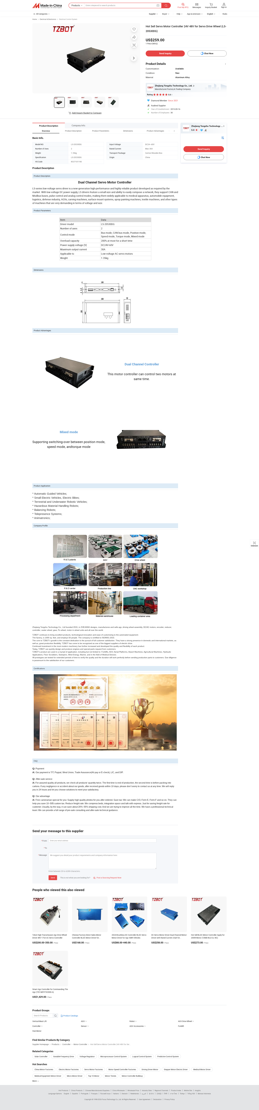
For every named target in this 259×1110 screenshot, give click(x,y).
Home (34, 19)
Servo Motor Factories (93, 1069)
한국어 (151, 1093)
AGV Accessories (137, 1026)
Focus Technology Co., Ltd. (112, 1099)
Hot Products (63, 1090)
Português (84, 1093)
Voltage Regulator (87, 1056)
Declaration (157, 1099)
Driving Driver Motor (150, 1069)
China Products (76, 1090)
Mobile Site (188, 1090)
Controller (36, 1026)
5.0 (193, 130)
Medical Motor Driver (202, 1069)
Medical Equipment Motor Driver (48, 1076)
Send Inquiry (165, 53)
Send (53, 877)
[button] (169, 130)
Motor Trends (110, 1076)
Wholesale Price (133, 1090)
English (66, 1093)
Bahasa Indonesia (204, 1093)
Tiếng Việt (191, 1093)
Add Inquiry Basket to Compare (86, 112)
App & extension (193, 14)
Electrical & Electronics (48, 19)
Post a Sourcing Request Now (107, 877)
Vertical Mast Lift (39, 1021)
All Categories (41, 14)
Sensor (84, 1026)
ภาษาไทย (173, 1093)
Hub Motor (36, 1031)
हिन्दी (165, 1093)
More (34, 1081)
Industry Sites (147, 1090)
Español (75, 1093)
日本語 (159, 1093)
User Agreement (144, 1099)
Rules (225, 14)
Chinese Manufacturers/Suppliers (97, 1090)
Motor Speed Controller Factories (122, 1069)
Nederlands (134, 1093)
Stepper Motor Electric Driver (176, 1069)
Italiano (116, 1093)
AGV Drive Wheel (185, 1021)
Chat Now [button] (208, 53)
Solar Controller (41, 1056)
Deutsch (125, 1093)
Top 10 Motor (93, 1076)
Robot (132, 1021)
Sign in (224, 7)
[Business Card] (222, 137)
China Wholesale (118, 1090)
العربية (144, 1093)
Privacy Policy (169, 1099)
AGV (83, 1021)
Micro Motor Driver (74, 1076)
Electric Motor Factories (69, 1069)
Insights (198, 1090)
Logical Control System (142, 1056)
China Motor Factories (44, 1069)
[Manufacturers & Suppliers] (47, 5)
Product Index (176, 1090)
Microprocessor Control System (113, 1056)
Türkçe (182, 1093)
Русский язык (105, 1093)
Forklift (181, 1026)
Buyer (164, 14)
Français (94, 1093)
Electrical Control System (68, 19)
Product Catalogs (70, 1015)
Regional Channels (161, 1090)
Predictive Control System (168, 1056)
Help (178, 14)
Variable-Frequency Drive (63, 1056)
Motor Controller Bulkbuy (132, 1076)
